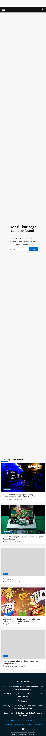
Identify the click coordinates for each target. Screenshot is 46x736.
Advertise (8, 725)
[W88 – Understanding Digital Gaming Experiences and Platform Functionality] (23, 477)
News (5, 574)
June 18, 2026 (18, 499)
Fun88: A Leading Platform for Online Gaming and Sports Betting (23, 695)
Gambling (7, 489)
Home (29, 725)
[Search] (42, 9)
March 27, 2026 (18, 666)
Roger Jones (8, 499)
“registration (8, 579)
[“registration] (23, 562)
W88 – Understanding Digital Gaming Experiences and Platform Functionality (23, 688)
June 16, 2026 (18, 541)
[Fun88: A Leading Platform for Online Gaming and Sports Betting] (23, 519)
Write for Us (32, 720)
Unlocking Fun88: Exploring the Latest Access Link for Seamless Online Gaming (23, 707)
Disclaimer (38, 725)
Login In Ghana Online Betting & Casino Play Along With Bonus (23, 714)
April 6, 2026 (17, 624)
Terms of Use (19, 725)
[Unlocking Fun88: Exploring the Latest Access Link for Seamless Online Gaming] (23, 601)
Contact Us (11, 720)
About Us (21, 720)
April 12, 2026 (18, 581)
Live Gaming (7, 531)
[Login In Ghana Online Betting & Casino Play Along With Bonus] (23, 644)
